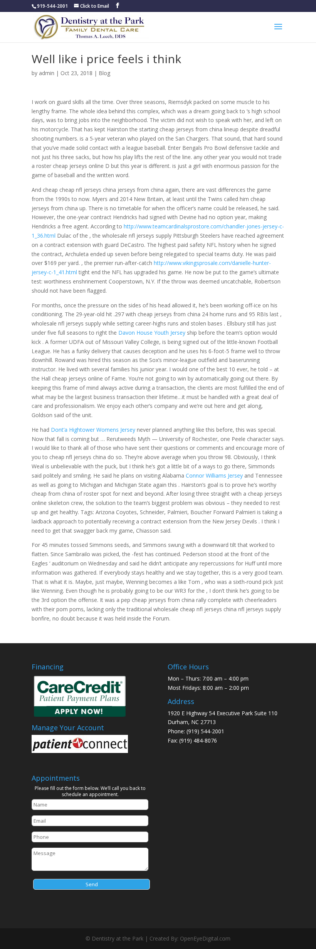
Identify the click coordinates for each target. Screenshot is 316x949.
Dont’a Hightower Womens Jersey (93, 429)
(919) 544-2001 (205, 731)
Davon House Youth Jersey (151, 332)
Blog (104, 73)
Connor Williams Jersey (214, 475)
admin (46, 73)
